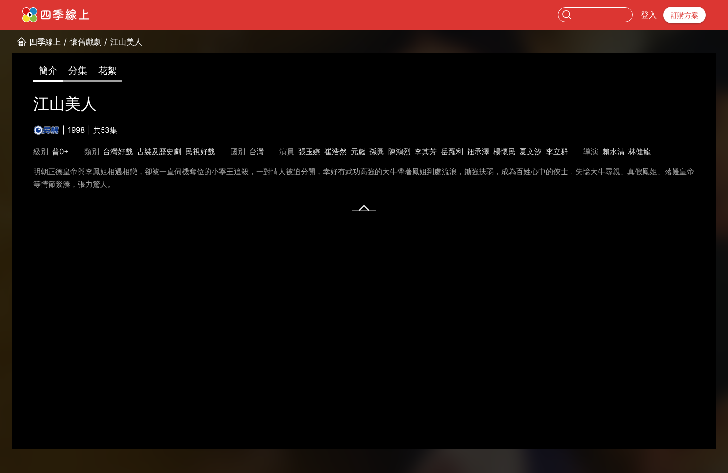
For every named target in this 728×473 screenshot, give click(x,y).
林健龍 (639, 151)
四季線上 (45, 42)
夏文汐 (531, 151)
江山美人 (126, 42)
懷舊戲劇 (86, 42)
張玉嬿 (309, 151)
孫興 (376, 151)
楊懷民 (504, 151)
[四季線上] (55, 14)
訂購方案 (684, 15)
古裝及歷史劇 (159, 151)
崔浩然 (335, 151)
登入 (649, 15)
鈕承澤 (478, 151)
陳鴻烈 (399, 151)
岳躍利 (452, 151)
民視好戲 (200, 151)
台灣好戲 (118, 151)
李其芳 (426, 151)
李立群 (557, 151)
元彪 (358, 151)
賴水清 (613, 151)
